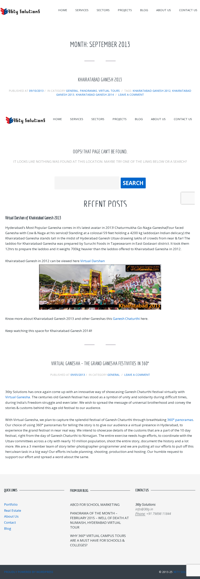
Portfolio (11, 504)
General (72, 91)
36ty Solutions (184, 572)
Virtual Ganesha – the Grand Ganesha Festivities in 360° (100, 363)
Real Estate (12, 510)
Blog (144, 10)
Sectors (103, 10)
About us (163, 10)
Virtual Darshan (92, 261)
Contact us (188, 10)
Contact (10, 522)
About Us (11, 516)
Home (62, 10)
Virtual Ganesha (17, 397)
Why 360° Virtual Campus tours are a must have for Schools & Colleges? (98, 540)
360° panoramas (180, 419)
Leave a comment (131, 94)
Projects (125, 10)
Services (81, 10)
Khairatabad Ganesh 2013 (100, 79)
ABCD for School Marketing (95, 504)
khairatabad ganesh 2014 (95, 94)
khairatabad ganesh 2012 (152, 91)
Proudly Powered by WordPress (28, 572)
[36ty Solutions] (20, 16)
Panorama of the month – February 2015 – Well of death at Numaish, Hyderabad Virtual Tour (99, 520)
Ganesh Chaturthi (126, 318)
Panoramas (88, 91)
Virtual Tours (109, 91)
